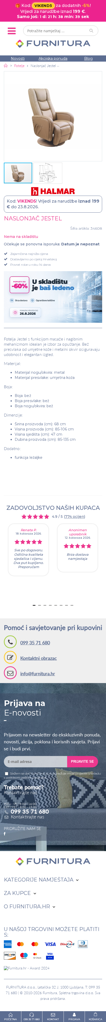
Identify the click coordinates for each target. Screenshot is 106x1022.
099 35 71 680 (35, 642)
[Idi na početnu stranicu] (6, 65)
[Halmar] (53, 191)
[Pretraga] (91, 31)
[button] (53, 116)
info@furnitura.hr (37, 673)
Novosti (18, 58)
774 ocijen (74, 516)
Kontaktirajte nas (27, 816)
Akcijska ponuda (53, 58)
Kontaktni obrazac (38, 658)
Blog (88, 58)
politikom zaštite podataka (26, 777)
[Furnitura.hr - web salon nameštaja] (53, 44)
